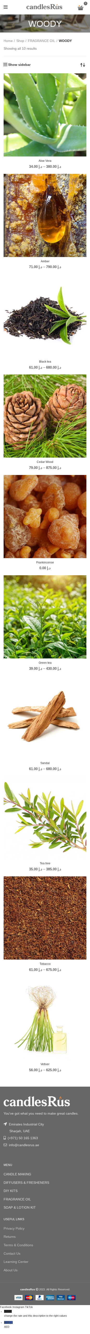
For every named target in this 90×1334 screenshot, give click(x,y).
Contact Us (12, 1253)
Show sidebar (19, 64)
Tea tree (45, 863)
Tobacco (45, 964)
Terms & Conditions (18, 1245)
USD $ (35, 1313)
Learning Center (16, 1262)
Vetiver (45, 1064)
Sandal (45, 763)
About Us (11, 1270)
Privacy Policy (14, 1228)
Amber (45, 261)
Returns (10, 1237)
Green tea (45, 662)
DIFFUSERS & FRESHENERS (26, 1183)
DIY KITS (11, 1191)
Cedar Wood (45, 462)
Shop (20, 41)
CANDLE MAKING (17, 1174)
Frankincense (45, 562)
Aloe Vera (45, 161)
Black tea (45, 361)
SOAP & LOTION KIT (20, 1207)
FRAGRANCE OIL (41, 41)
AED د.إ (8, 1324)
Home (8, 41)
